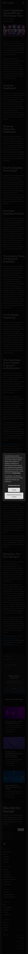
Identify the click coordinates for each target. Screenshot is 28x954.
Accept (14, 490)
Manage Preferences (14, 485)
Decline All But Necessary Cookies (14, 495)
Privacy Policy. (17, 473)
